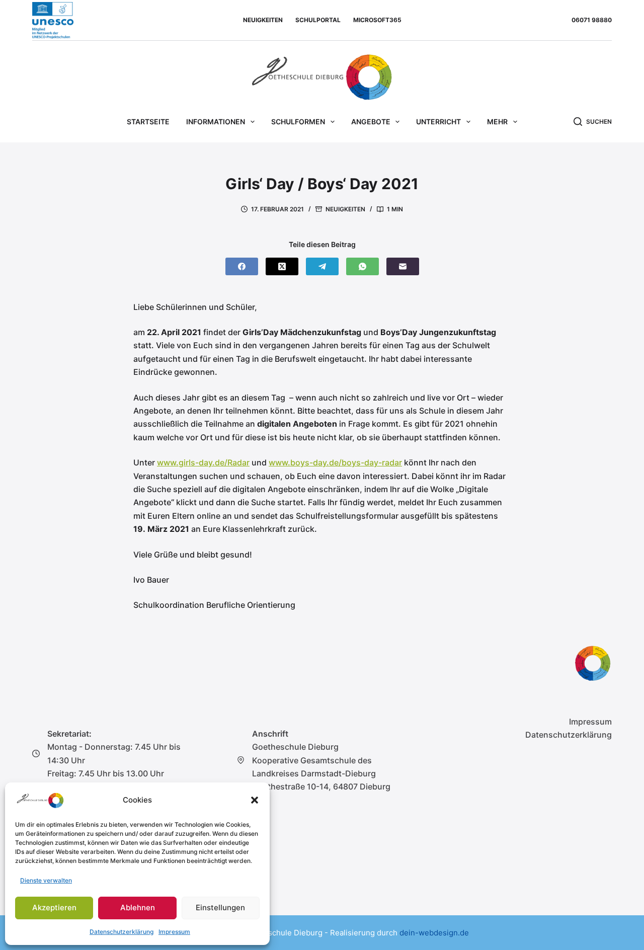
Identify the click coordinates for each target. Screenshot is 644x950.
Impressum (174, 931)
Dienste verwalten (46, 880)
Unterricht (438, 121)
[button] (255, 800)
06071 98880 (592, 20)
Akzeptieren (54, 907)
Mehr (497, 121)
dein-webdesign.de (434, 932)
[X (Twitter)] (282, 266)
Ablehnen (137, 907)
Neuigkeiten (263, 20)
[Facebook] (241, 266)
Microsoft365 (377, 20)
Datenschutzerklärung (121, 931)
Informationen (215, 121)
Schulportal (318, 20)
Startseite (148, 121)
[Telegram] (322, 266)
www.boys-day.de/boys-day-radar (335, 462)
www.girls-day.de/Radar (203, 462)
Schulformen (298, 121)
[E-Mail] (402, 266)
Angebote (370, 121)
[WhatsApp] (362, 266)
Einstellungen (220, 907)
